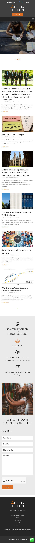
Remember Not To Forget (13, 134)
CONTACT (7, 530)
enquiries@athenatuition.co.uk (17, 510)
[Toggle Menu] (33, 19)
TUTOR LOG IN (26, 530)
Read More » (5, 111)
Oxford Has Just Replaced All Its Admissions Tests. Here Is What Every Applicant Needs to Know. (15, 172)
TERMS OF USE (16, 530)
